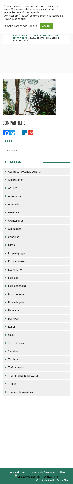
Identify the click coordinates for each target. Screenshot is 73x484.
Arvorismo (14, 196)
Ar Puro (12, 187)
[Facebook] (5, 132)
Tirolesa (13, 359)
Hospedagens (16, 302)
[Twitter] (12, 132)
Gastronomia (16, 293)
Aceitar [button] (46, 25)
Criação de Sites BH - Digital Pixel (52, 480)
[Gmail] (30, 132)
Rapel (11, 326)
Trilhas (12, 383)
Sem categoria (16, 342)
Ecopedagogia (16, 253)
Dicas (11, 244)
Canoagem (14, 228)
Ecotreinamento (17, 261)
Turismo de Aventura (20, 391)
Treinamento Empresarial (23, 375)
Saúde (11, 334)
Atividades (14, 204)
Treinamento (16, 367)
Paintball (13, 318)
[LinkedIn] (24, 132)
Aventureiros (15, 220)
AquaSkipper (15, 179)
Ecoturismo (15, 269)
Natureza (13, 310)
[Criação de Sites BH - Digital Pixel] (36, 476)
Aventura (13, 212)
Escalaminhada (17, 285)
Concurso (13, 236)
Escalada (13, 277)
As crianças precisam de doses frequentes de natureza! (36, 35)
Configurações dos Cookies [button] (21, 25)
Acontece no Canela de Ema (24, 171)
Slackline (13, 351)
